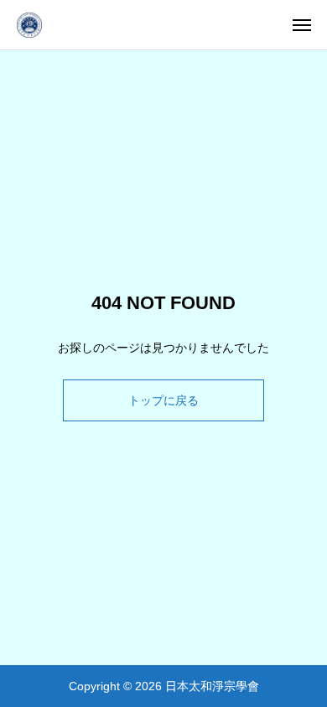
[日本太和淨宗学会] (29, 24)
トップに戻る (163, 400)
